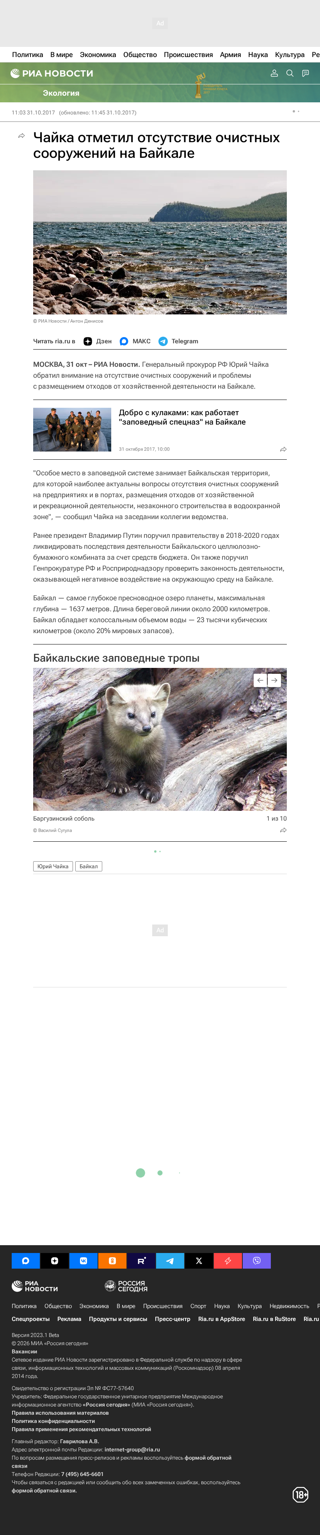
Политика (24, 1306)
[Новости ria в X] (199, 1261)
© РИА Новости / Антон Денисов (68, 321)
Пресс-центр (172, 1319)
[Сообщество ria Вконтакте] (83, 1261)
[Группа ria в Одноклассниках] (112, 1261)
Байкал (89, 866)
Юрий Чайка (53, 866)
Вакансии (24, 1351)
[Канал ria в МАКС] (26, 1261)
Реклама (69, 1319)
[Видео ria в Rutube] (141, 1261)
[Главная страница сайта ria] (51, 73)
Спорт (198, 1306)
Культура (250, 1306)
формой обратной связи (43, 1490)
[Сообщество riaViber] (257, 1261)
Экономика (94, 1306)
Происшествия (163, 1306)
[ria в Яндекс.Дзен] (55, 1261)
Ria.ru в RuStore (274, 1319)
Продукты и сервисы (118, 1319)
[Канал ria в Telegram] (170, 1261)
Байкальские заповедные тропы (116, 657)
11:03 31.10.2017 (33, 112)
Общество (58, 1306)
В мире (126, 1306)
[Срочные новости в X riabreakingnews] (228, 1261)
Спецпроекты (31, 1319)
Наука (222, 1306)
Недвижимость (289, 1306)
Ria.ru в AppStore (221, 1319)
